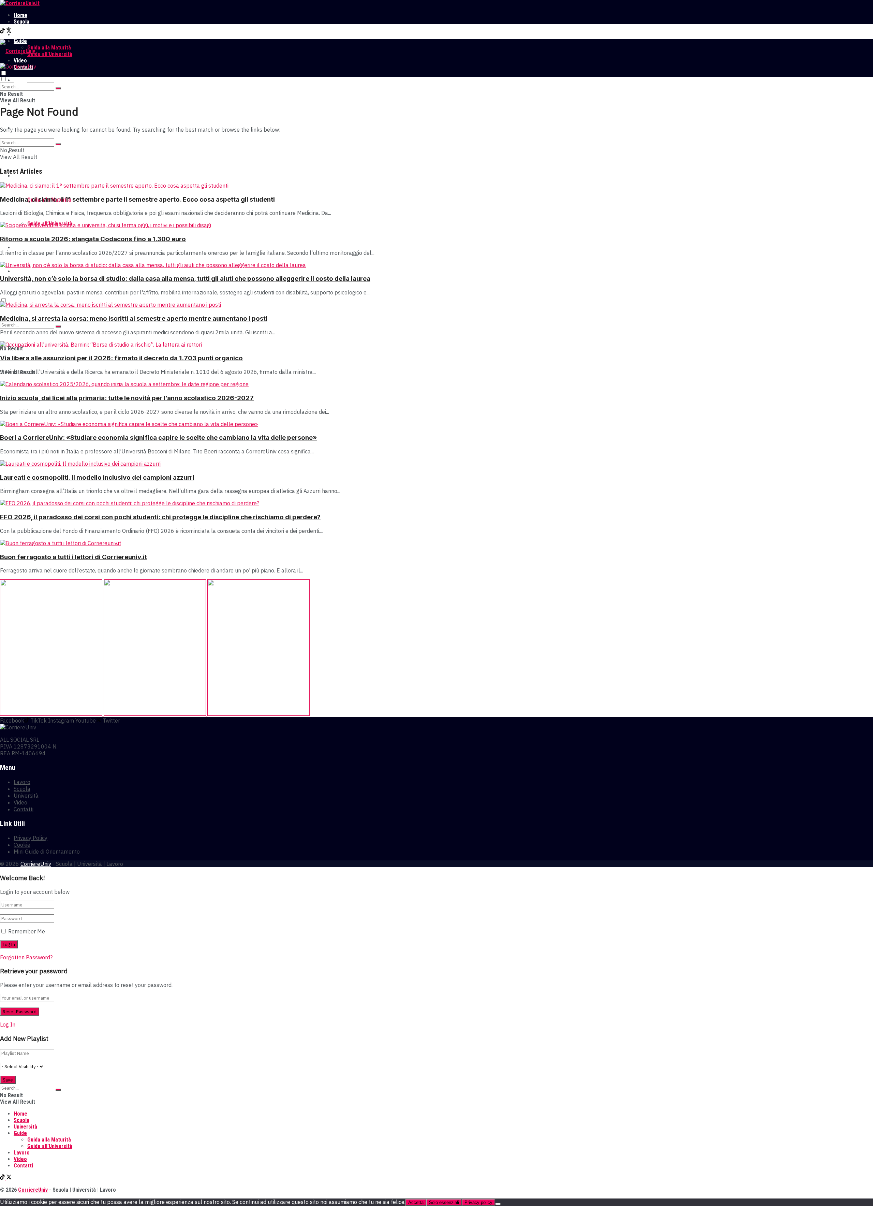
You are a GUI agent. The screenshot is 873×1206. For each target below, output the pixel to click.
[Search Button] (58, 88)
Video (20, 247)
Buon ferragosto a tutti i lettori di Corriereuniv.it (73, 557)
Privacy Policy (30, 837)
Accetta (416, 1202)
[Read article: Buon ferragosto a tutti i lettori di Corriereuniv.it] (436, 543)
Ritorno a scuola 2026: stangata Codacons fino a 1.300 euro (93, 239)
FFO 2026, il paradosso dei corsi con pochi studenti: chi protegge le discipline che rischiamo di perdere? (160, 517)
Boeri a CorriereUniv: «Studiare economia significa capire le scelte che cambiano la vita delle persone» (158, 437)
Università (25, 28)
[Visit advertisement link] (52, 713)
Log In (7, 1024)
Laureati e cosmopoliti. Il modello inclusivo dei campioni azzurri (97, 477)
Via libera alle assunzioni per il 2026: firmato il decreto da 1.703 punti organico (121, 358)
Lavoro (22, 34)
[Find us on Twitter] (9, 31)
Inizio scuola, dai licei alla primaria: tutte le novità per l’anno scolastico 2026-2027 (127, 398)
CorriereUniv (35, 863)
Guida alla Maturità (49, 47)
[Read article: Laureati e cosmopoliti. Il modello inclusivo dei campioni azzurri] (436, 463)
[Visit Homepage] (20, 3)
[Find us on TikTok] (3, 31)
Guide (20, 176)
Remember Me (26, 931)
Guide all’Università (49, 54)
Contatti (23, 271)
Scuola (21, 21)
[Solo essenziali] (498, 1204)
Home (20, 15)
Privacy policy (478, 1202)
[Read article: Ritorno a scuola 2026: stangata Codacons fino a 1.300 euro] (436, 225)
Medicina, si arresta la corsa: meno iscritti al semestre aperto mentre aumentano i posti (133, 318)
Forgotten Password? (26, 957)
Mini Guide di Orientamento (47, 851)
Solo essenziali (444, 1202)
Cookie (22, 844)
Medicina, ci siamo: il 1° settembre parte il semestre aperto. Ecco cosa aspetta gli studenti (137, 199)
